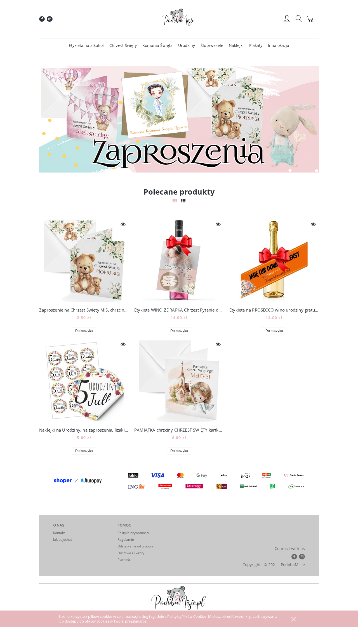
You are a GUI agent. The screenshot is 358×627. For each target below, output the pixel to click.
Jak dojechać (62, 539)
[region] (179, 119)
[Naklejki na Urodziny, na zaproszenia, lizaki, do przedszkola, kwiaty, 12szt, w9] (84, 380)
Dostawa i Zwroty (130, 553)
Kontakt (59, 532)
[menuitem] (86, 45)
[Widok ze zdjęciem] (175, 201)
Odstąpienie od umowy (135, 546)
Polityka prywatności (133, 532)
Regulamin (125, 539)
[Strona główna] (179, 19)
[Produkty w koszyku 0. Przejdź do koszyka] (311, 22)
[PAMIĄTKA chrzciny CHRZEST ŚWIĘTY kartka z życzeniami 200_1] (179, 380)
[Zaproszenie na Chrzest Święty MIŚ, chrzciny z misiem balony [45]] (84, 260)
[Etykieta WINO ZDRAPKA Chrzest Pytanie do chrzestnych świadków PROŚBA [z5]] (179, 260)
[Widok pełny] (183, 201)
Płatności (124, 559)
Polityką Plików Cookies (186, 616)
